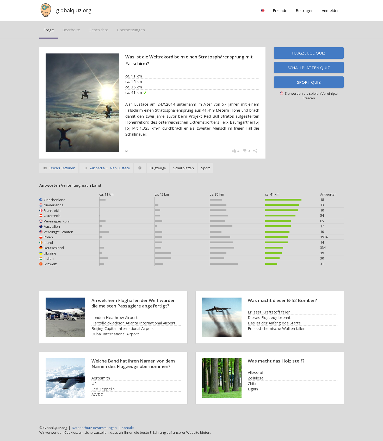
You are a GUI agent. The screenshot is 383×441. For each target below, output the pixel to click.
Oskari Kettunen (62, 168)
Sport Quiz (309, 82)
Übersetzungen (131, 29)
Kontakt (128, 427)
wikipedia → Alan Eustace (110, 168)
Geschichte (98, 29)
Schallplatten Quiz (309, 67)
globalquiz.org (73, 10)
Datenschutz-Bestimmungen (94, 427)
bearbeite (71, 29)
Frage (49, 29)
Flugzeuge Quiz (308, 53)
